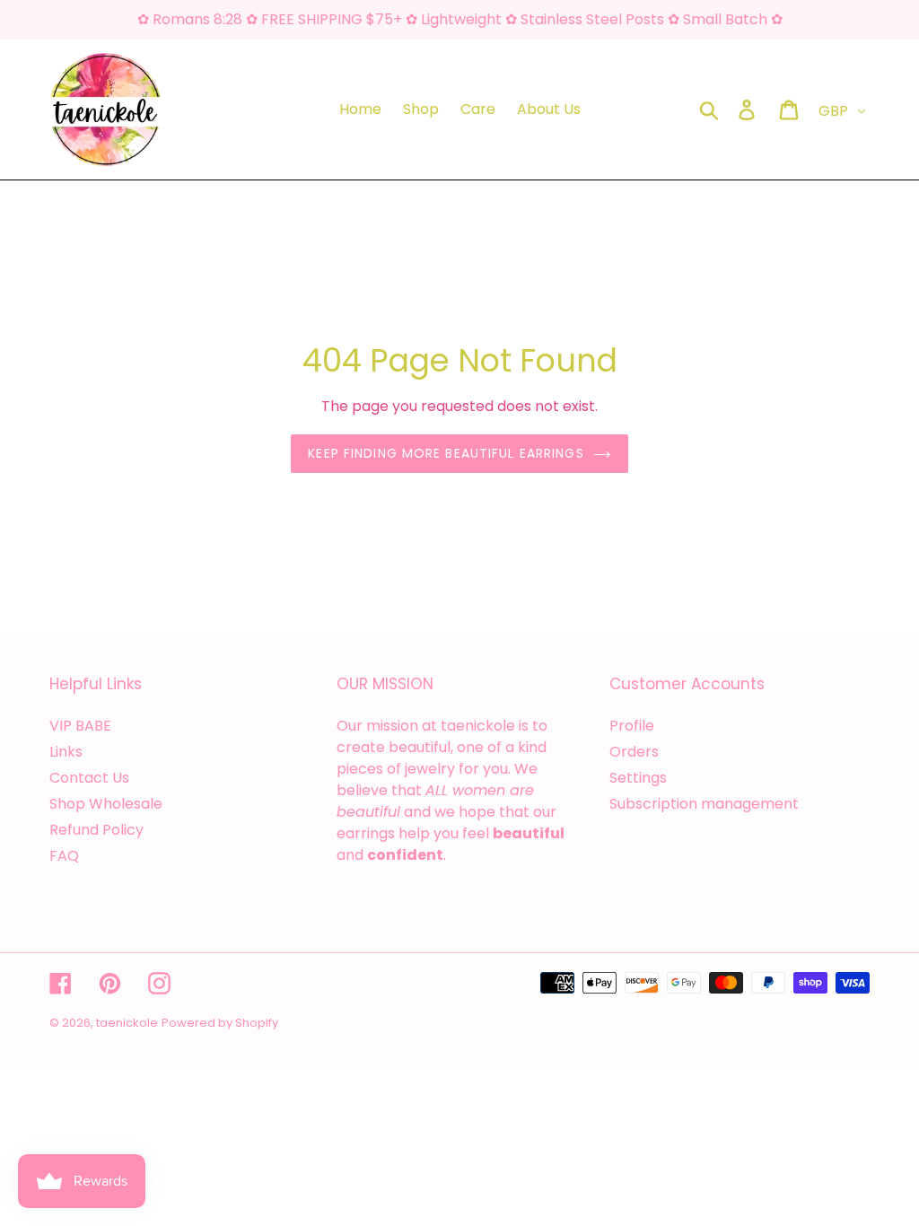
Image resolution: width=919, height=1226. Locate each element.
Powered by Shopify (220, 1022)
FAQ (64, 855)
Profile (631, 725)
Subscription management (704, 803)
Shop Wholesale (105, 803)
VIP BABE (80, 725)
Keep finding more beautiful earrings (445, 453)
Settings (638, 777)
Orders (634, 751)
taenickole (127, 1022)
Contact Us (89, 777)
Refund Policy (96, 829)
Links (66, 751)
